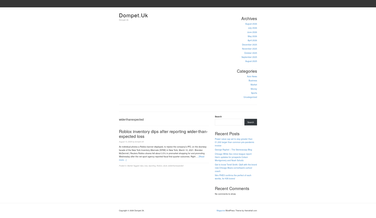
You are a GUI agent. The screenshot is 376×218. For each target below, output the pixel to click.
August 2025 (251, 61)
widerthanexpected (175, 165)
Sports (254, 92)
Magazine (221, 210)
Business (253, 80)
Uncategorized (250, 97)
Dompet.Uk (133, 15)
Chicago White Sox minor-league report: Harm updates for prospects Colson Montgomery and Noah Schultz (233, 157)
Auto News (252, 76)
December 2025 (249, 44)
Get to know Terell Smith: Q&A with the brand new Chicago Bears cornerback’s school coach (236, 168)
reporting (152, 165)
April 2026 (252, 40)
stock (165, 165)
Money (254, 88)
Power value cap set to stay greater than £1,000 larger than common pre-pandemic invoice (234, 142)
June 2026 (252, 32)
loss (146, 165)
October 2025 (250, 52)
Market (254, 84)
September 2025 (249, 57)
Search (218, 116)
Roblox (159, 165)
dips (141, 165)
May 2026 (252, 36)
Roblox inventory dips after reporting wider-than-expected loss (163, 133)
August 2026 (251, 23)
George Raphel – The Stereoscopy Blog (233, 149)
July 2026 (252, 27)
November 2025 (249, 48)
